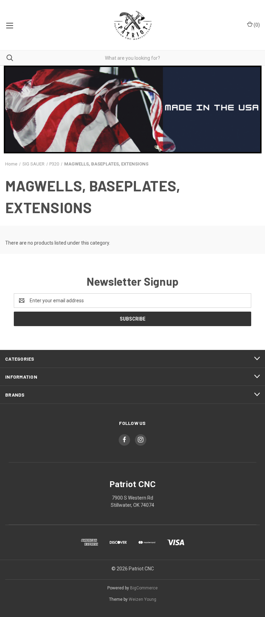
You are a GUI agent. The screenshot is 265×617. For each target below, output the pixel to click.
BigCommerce (144, 588)
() (256, 25)
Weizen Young (142, 599)
